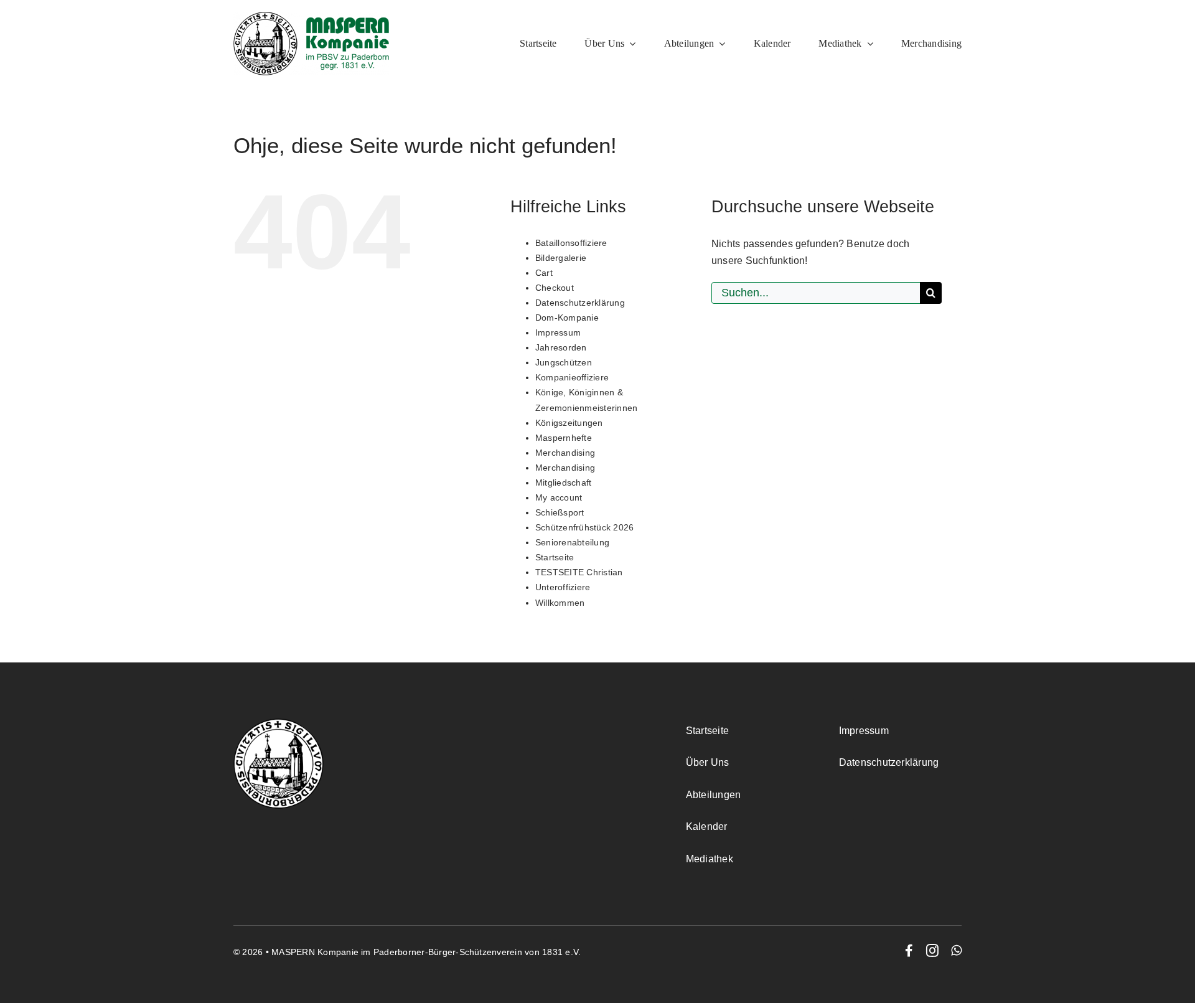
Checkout (554, 288)
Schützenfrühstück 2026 (584, 527)
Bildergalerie (560, 258)
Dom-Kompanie (567, 318)
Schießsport (559, 512)
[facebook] (909, 950)
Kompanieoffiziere (572, 377)
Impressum (558, 332)
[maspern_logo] (311, 16)
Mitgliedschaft (563, 482)
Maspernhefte (563, 438)
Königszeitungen (569, 423)
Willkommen (559, 603)
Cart (544, 273)
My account (558, 497)
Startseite (554, 557)
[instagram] (932, 950)
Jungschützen (563, 362)
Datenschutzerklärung (580, 303)
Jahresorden (561, 347)
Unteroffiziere (562, 587)
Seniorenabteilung (572, 542)
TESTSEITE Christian (579, 572)
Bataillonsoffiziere (571, 243)
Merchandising (565, 453)
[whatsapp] (956, 950)
